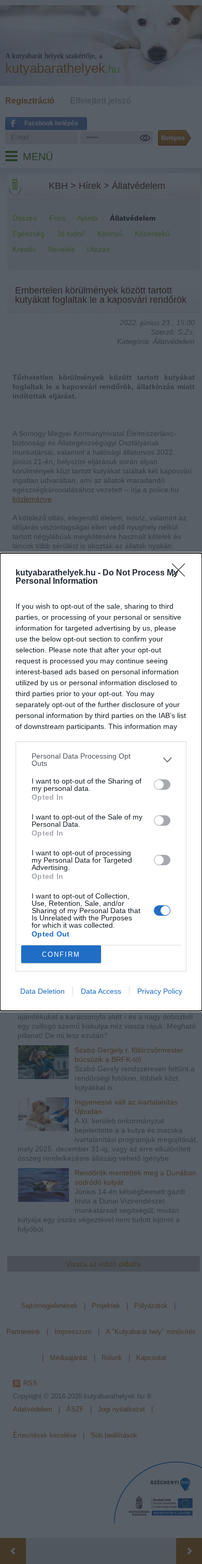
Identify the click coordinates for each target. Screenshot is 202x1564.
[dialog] (101, 782)
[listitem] (101, 759)
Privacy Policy (159, 991)
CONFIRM (61, 954)
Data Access (101, 991)
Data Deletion (42, 991)
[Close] (182, 573)
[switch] (162, 784)
